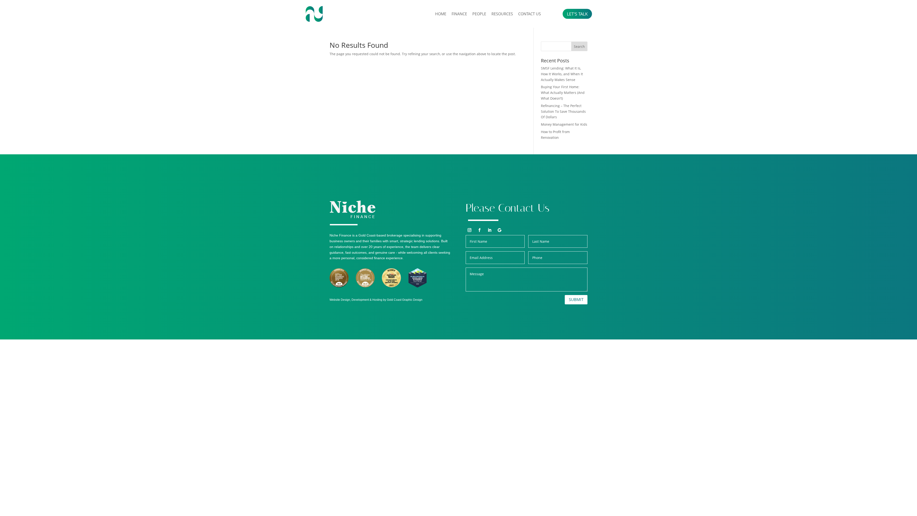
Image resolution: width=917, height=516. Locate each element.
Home (440, 13)
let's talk (577, 14)
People (479, 13)
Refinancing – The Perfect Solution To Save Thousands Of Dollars (563, 111)
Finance (459, 13)
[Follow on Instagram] (469, 230)
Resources (502, 13)
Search (579, 46)
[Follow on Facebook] (479, 230)
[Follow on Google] (499, 230)
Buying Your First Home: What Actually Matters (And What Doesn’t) (563, 93)
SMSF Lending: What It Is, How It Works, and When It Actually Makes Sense (562, 74)
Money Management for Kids (564, 124)
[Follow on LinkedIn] (489, 230)
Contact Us (529, 13)
